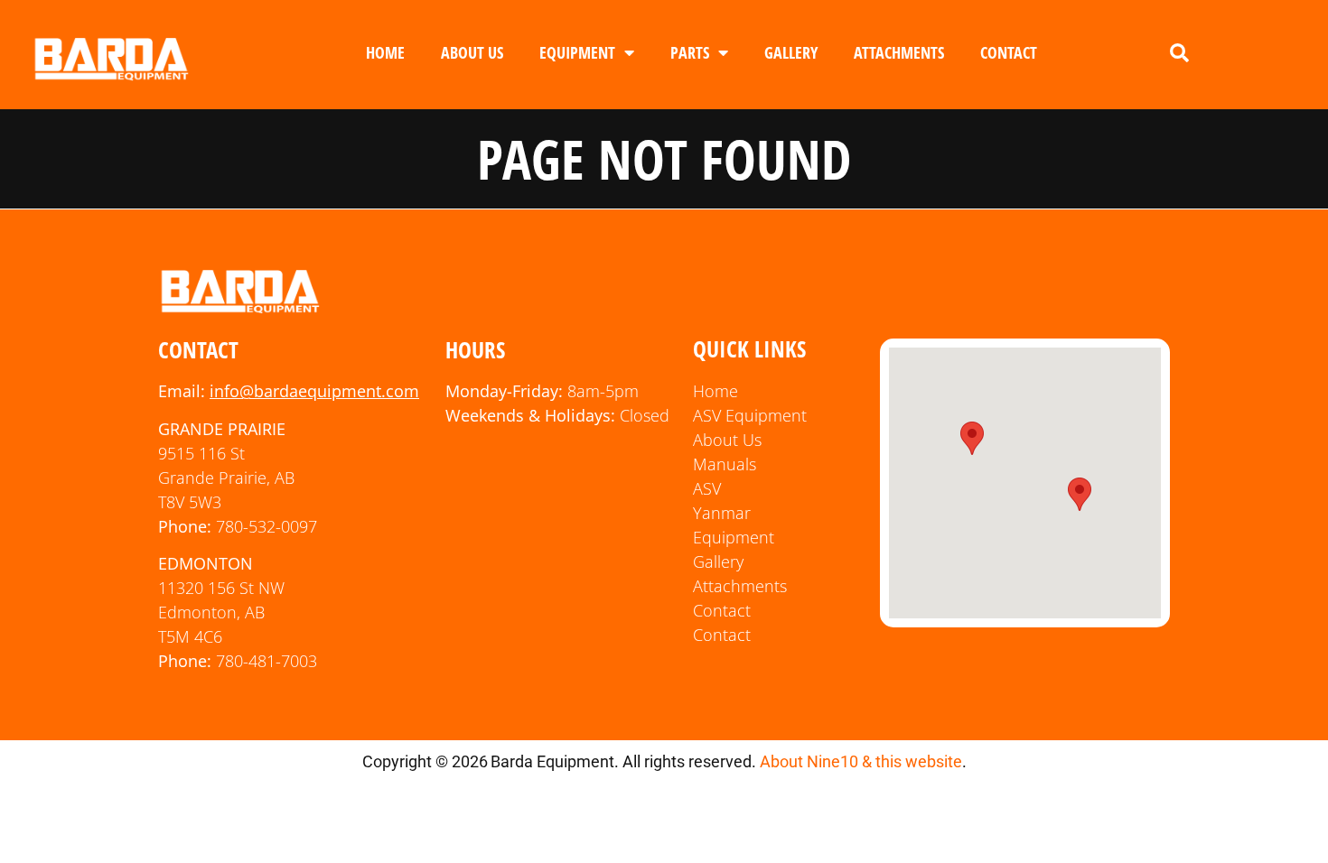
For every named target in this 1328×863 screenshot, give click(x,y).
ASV (707, 488)
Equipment (577, 52)
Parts (689, 52)
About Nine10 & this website (861, 761)
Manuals (724, 464)
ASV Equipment (750, 415)
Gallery (791, 52)
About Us (472, 52)
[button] (1179, 53)
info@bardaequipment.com (314, 391)
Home (385, 52)
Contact (1008, 52)
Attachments (899, 52)
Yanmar (722, 513)
